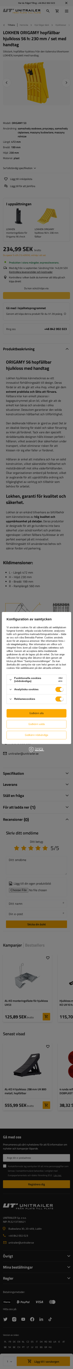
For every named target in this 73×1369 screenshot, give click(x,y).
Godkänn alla (36, 713)
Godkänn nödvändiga (36, 735)
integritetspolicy (19, 644)
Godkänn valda (36, 724)
